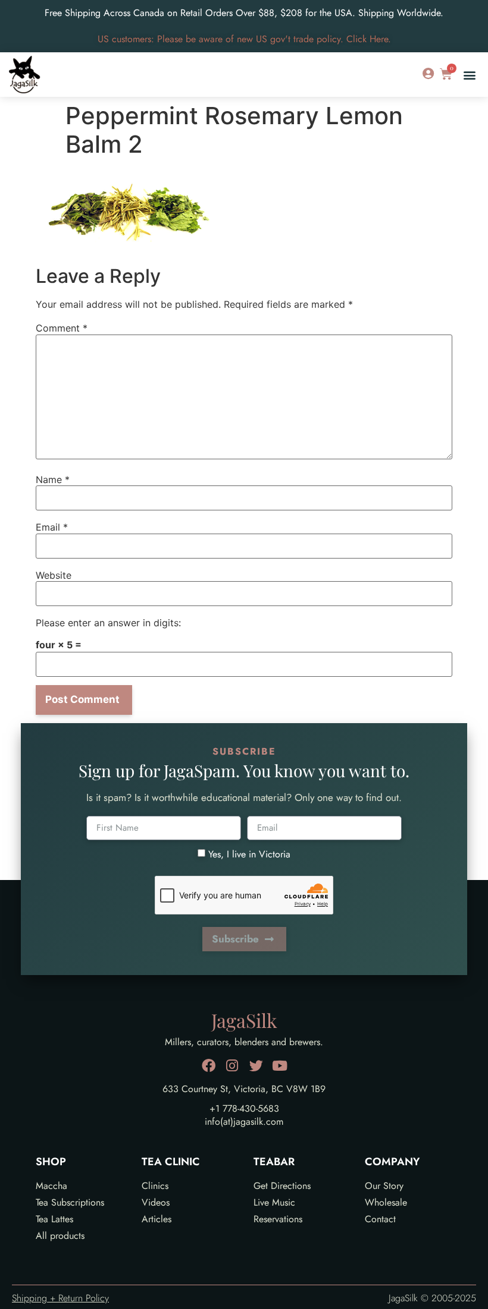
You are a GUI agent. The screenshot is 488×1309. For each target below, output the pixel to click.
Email (52, 527)
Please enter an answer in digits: (108, 622)
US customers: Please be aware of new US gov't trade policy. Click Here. (244, 39)
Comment (61, 328)
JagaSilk (244, 1020)
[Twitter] (256, 1066)
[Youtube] (280, 1066)
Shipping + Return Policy (60, 1298)
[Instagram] (232, 1066)
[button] (469, 74)
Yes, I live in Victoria (249, 853)
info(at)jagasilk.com (244, 1121)
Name (53, 479)
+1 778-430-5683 (244, 1108)
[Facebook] (208, 1066)
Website (53, 575)
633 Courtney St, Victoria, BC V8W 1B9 (244, 1089)
